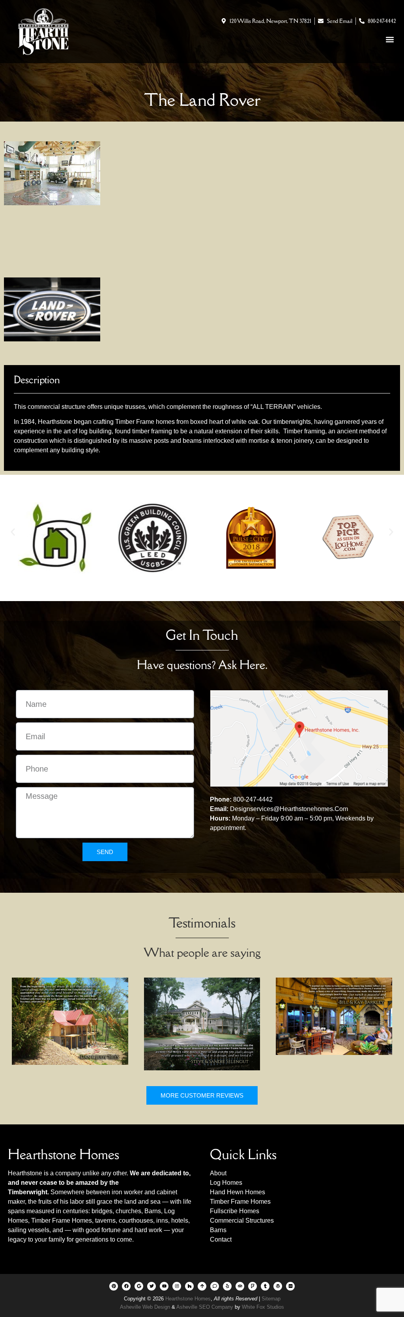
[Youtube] (164, 1286)
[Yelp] (227, 1286)
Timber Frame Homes (61, 1220)
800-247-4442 (253, 799)
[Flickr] (290, 1286)
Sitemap (271, 1299)
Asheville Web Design (146, 1307)
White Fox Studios (263, 1307)
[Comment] (214, 1286)
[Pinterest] (113, 1286)
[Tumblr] (265, 1286)
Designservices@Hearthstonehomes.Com (289, 809)
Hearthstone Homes (188, 1299)
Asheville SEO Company (204, 1307)
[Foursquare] (252, 1286)
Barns (152, 1211)
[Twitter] (151, 1286)
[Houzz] (189, 1286)
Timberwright (27, 1192)
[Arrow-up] (202, 1286)
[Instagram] (176, 1286)
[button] (389, 39)
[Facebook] (126, 1286)
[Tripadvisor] (240, 1286)
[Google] (139, 1286)
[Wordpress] (277, 1286)
